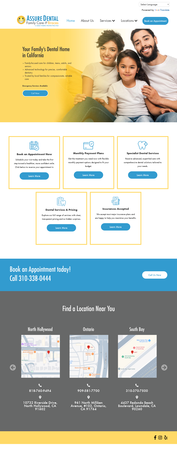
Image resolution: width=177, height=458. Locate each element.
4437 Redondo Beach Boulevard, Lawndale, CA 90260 (92, 405)
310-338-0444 (35, 278)
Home (71, 20)
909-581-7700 (44, 390)
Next (164, 367)
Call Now (35, 93)
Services (105, 20)
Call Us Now (154, 274)
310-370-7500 (92, 390)
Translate (164, 9)
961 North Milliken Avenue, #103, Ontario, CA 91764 (44, 405)
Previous (13, 367)
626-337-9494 (140, 390)
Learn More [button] (34, 176)
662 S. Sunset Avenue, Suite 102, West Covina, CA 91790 (140, 405)
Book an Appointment (155, 20)
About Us (87, 20)
